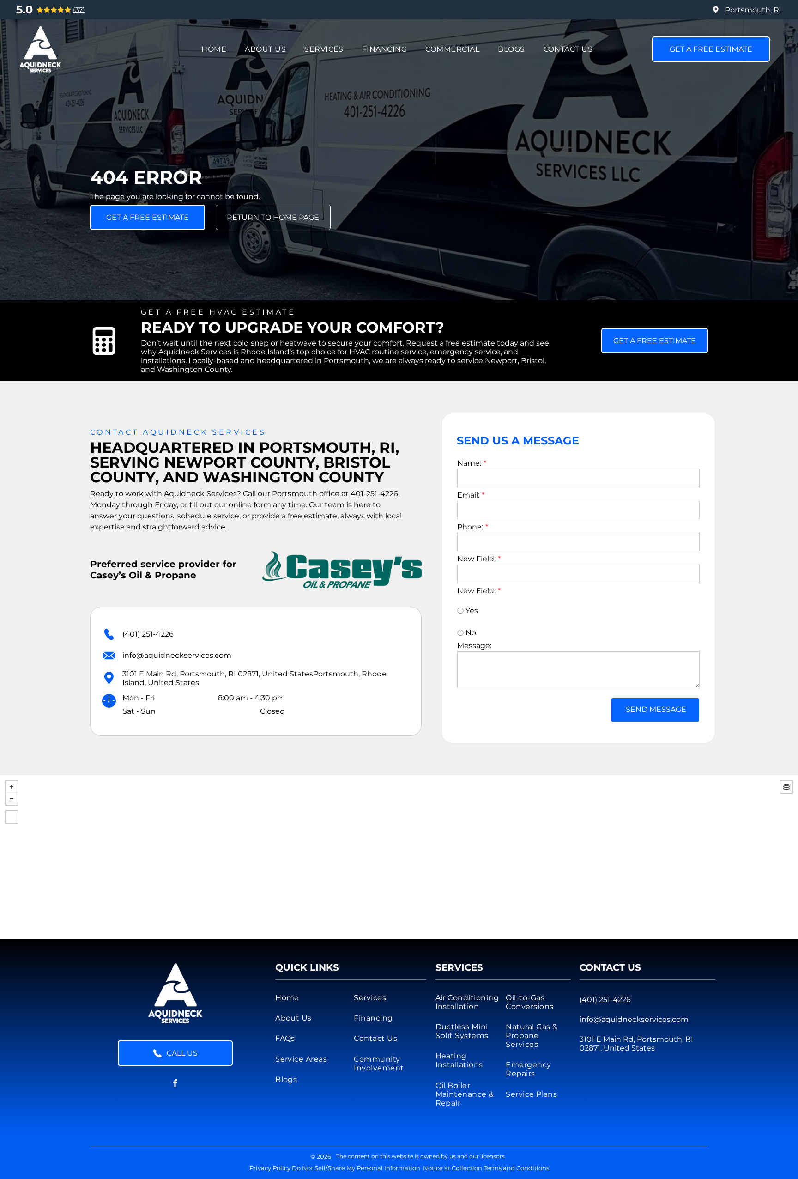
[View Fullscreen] (12, 817)
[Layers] (786, 787)
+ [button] (12, 787)
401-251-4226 (374, 493)
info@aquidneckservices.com (176, 655)
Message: (474, 645)
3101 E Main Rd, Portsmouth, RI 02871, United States (636, 1043)
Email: (468, 495)
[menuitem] (214, 49)
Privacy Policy (269, 1168)
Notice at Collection (452, 1168)
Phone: (470, 527)
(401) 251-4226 (148, 634)
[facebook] (175, 1084)
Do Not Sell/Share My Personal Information (356, 1168)
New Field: (476, 558)
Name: (469, 463)
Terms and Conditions (516, 1168)
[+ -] (399, 857)
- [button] (12, 799)
